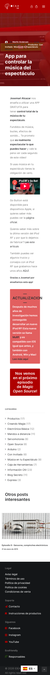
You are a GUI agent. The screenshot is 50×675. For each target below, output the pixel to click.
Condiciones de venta (18, 591)
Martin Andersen (20, 42)
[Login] (30, 6)
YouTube (14, 641)
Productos (33, 44)
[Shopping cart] (35, 6)
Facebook (14, 628)
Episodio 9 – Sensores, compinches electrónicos (25, 545)
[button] (43, 6)
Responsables (17, 656)
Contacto (14, 606)
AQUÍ (26, 270)
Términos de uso (14, 578)
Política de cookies (16, 587)
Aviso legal (11, 574)
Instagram (15, 635)
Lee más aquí (20, 359)
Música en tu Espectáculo (26, 47)
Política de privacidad (17, 582)
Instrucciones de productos (25, 613)
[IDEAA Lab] (12, 6)
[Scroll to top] (44, 669)
